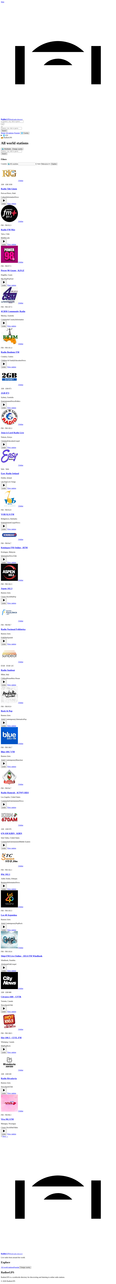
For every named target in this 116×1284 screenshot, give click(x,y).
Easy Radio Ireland (10, 473)
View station (11, 204)
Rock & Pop (6, 711)
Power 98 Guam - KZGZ (12, 270)
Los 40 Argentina (9, 915)
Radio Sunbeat (8, 670)
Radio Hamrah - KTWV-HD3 (15, 792)
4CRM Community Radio (13, 311)
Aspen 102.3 (6, 588)
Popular (17, 133)
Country (4, 164)
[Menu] (2, 126)
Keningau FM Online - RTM (14, 547)
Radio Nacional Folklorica (13, 629)
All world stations (7, 1267)
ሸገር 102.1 (5, 874)
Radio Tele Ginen (9, 189)
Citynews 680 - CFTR (11, 997)
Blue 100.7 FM (8, 752)
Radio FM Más (8, 230)
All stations (10, 133)
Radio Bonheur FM (10, 352)
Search (4, 131)
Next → (5, 1136)
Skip (2, 2)
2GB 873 (5, 393)
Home (3, 133)
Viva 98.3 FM (7, 1119)
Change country (25, 1267)
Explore (54, 164)
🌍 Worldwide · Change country (12, 149)
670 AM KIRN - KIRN (11, 833)
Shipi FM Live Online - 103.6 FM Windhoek (21, 956)
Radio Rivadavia (9, 1078)
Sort (38, 164)
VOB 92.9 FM (7, 514)
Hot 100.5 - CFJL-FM (11, 1037)
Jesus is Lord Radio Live (12, 432)
